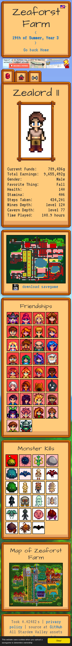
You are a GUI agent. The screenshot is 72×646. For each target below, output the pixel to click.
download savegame (40, 286)
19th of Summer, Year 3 (35, 37)
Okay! (58, 640)
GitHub (56, 626)
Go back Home (36, 49)
